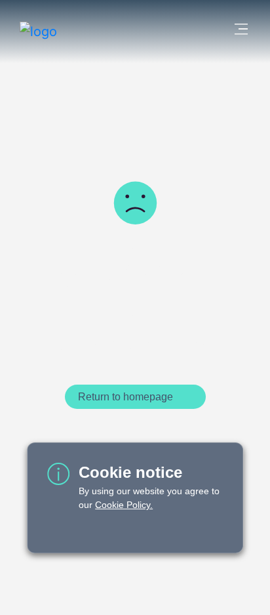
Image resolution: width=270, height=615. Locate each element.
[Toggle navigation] (236, 31)
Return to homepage (125, 396)
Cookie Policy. (124, 504)
